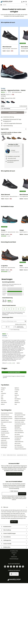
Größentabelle (23, 106)
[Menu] (1, 5)
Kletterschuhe (4, 442)
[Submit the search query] (26, 5)
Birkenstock (17, 402)
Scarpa (3, 88)
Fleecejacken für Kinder (20, 414)
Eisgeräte (3, 434)
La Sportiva (3, 393)
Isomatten (3, 425)
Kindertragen (4, 447)
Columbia (17, 389)
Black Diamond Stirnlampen (18, 426)
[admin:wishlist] (25, 112)
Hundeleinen (17, 439)
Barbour (3, 404)
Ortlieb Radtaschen (19, 441)
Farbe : (8, 98)
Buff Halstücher (18, 445)
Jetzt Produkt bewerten (16, 92)
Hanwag (16, 400)
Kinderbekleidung (18, 413)
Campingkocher (4, 431)
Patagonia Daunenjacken (20, 448)
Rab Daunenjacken (19, 436)
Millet (2, 398)
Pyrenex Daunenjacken (20, 420)
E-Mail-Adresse (14, 491)
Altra (2, 397)
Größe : (3, 106)
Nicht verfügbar (13, 112)
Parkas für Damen (5, 414)
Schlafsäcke (3, 429)
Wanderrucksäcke (5, 433)
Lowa (2, 395)
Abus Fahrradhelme (19, 447)
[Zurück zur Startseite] (2, 455)
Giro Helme (17, 434)
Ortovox (2, 389)
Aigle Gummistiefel (19, 416)
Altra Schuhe (17, 443)
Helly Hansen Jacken (19, 422)
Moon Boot (3, 400)
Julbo (16, 397)
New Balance (18, 398)
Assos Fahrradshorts (19, 432)
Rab (2, 391)
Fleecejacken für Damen (6, 416)
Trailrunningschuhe (5, 438)
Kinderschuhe (4, 443)
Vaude (16, 393)
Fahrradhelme (4, 445)
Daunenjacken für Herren (6, 418)
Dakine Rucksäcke (19, 430)
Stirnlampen (3, 427)
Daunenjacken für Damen (7, 413)
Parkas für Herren (5, 420)
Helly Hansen (4, 402)
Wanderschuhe (4, 436)
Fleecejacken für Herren (6, 422)
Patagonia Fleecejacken (20, 418)
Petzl (16, 404)
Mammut (17, 395)
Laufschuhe (3, 440)
